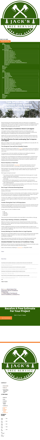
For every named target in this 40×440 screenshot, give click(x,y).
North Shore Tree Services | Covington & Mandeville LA (15, 62)
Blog (4, 399)
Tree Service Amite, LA (8, 50)
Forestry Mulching (8, 76)
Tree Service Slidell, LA (8, 58)
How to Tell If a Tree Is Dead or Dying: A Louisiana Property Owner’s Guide (15, 275)
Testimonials (4, 95)
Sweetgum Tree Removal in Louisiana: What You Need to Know (13, 271)
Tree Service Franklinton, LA (10, 54)
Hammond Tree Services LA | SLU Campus (12, 60)
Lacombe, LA (6, 64)
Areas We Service (5, 77)
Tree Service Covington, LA (9, 52)
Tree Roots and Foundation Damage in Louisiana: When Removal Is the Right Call (16, 262)
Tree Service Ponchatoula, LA (10, 57)
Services (3, 44)
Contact (3, 68)
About (3, 94)
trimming (20, 148)
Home (3, 70)
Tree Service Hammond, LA (9, 55)
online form (20, 247)
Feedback (5, 401)
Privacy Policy (4, 403)
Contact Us (5, 405)
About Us (5, 397)
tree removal (17, 165)
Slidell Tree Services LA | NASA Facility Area (13, 61)
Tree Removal (7, 45)
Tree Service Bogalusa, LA (9, 51)
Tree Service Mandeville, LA (9, 56)
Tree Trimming (7, 46)
